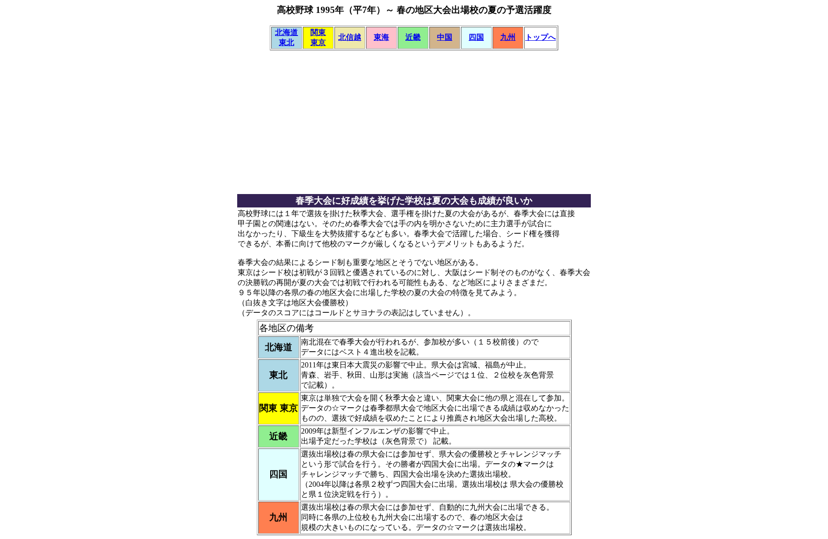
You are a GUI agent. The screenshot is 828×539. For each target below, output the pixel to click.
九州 (508, 37)
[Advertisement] (414, 126)
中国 (444, 37)
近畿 (413, 37)
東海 (381, 37)
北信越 (349, 37)
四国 (476, 37)
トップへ (540, 37)
